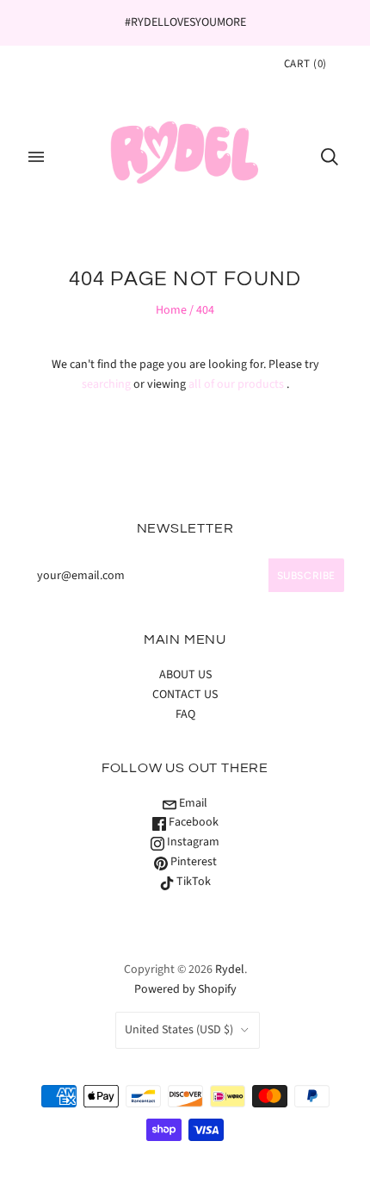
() (305, 64)
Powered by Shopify (185, 989)
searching (106, 384)
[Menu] (36, 157)
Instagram (191, 842)
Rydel (229, 969)
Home (171, 310)
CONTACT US (185, 694)
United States (179, 1029)
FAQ (185, 714)
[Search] (329, 156)
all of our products (236, 384)
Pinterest (192, 861)
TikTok (192, 881)
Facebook (192, 822)
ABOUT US (185, 674)
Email (191, 803)
